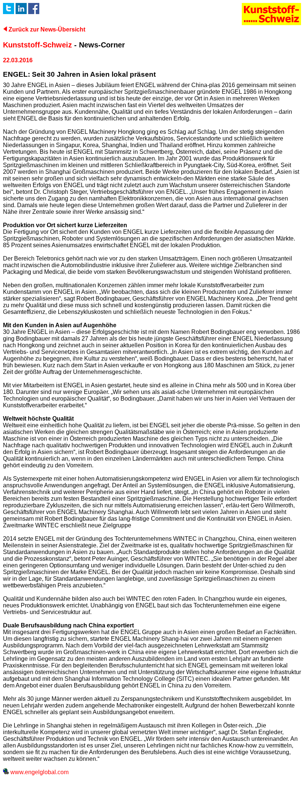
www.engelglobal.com (39, 772)
